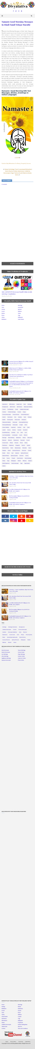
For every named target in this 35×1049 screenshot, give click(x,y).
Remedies (25, 447)
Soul (12, 453)
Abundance (4, 404)
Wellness (20, 311)
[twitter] (16, 11)
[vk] (5, 520)
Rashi (12, 447)
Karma (8, 429)
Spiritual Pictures (24, 453)
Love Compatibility (6, 435)
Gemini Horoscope (6, 652)
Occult (21, 173)
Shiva (8, 453)
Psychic (23, 445)
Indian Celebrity (5, 427)
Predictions (4, 445)
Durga (24, 412)
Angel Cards (19, 404)
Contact (3, 1028)
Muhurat (4, 440)
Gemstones (10, 417)
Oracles (3, 309)
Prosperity (18, 445)
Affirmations (12, 404)
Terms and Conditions (23, 1028)
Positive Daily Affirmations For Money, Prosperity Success (16, 163)
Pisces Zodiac (21, 660)
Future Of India (16, 414)
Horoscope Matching (23, 422)
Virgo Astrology (21, 654)
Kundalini (25, 429)
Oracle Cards (5, 442)
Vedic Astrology (28, 458)
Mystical (10, 440)
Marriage (4, 437)
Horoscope (15, 422)
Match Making (11, 437)
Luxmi (20, 435)
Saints (9, 450)
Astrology (11, 169)
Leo (18, 432)
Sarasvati (24, 450)
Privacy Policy (13, 1041)
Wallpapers (20, 317)
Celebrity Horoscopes (24, 409)
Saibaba (4, 450)
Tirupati (13, 458)
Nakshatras (16, 440)
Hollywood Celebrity (6, 422)
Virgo (8, 460)
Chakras (4, 412)
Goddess (20, 417)
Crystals (19, 412)
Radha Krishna (5, 447)
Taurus (8, 458)
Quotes (28, 445)
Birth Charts (12, 406)
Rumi (30, 447)
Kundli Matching (5, 432)
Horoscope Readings (6, 424)
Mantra (25, 173)
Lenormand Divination (25, 169)
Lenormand (20, 307)
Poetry (26, 442)
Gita (15, 417)
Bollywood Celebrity (28, 406)
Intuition (19, 427)
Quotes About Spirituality (12, 637)
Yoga (12, 173)
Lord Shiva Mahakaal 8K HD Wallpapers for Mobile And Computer (19, 490)
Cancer (3, 409)
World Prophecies (5, 463)
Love (26, 432)
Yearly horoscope (14, 463)
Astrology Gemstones (12, 627)
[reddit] (21, 516)
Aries (25, 404)
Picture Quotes (29, 634)
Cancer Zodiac (21, 652)
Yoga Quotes (27, 463)
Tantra (16, 173)
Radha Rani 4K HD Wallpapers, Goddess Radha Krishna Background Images (20, 368)
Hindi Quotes (10, 419)
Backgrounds (5, 406)
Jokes (28, 427)
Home (6, 169)
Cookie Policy (27, 1041)
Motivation (30, 437)
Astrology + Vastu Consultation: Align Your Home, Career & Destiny (21, 476)
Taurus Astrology (21, 650)
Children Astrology (12, 412)
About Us (20, 1026)
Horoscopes (15, 424)
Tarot (16, 169)
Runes (3, 315)
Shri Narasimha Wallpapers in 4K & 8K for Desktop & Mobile (19, 496)
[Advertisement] (17, 241)
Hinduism (24, 419)
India (26, 424)
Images (21, 424)
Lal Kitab (13, 432)
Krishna (14, 429)
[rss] (29, 520)
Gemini (4, 417)
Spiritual (19, 309)
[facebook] (13, 11)
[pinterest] (21, 11)
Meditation (4, 319)
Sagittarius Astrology (6, 658)
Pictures (16, 442)
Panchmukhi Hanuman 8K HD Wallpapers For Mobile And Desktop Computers (20, 391)
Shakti (3, 453)
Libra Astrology (5, 656)
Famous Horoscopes (6, 414)
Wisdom (30, 460)
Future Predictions (25, 414)
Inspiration (13, 427)
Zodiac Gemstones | (19, 171)
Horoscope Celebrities (12, 632)
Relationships (18, 447)
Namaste (22, 440)
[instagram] (19, 11)
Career (16, 409)
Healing (29, 417)
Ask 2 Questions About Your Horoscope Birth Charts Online (20, 483)
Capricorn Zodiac (22, 658)
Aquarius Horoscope (6, 660)
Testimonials (4, 1026)
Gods (25, 417)
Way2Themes (14, 1046)
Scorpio (29, 450)
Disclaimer (20, 1041)
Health (3, 419)
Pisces (21, 442)
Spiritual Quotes (14, 455)
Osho (18, 634)
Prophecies (11, 445)
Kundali (19, 429)
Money (24, 437)
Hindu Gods (17, 419)
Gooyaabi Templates (28, 1046)
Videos (3, 317)
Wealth (19, 460)
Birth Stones (19, 406)
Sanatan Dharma (16, 450)
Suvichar (21, 455)
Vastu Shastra (9, 171)
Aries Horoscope (5, 650)
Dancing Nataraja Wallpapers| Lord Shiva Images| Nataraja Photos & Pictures (21, 362)
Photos (11, 442)
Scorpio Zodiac (21, 656)
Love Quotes (14, 435)
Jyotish (3, 429)
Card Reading (10, 409)
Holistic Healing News (22, 1024)
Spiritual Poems (5, 455)
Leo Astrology (5, 654)
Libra (22, 432)
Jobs (24, 427)
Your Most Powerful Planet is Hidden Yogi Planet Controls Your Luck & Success (21, 375)
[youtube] (21, 520)
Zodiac (3, 465)
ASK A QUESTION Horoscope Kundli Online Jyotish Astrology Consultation (17, 293)
